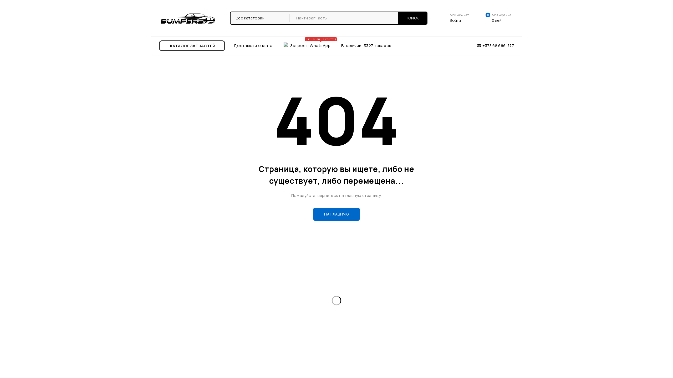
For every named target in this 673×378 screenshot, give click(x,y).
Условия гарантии (271, 295)
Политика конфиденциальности (284, 303)
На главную (336, 214)
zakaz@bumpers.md (363, 304)
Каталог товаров (180, 287)
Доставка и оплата (181, 295)
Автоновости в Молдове (277, 287)
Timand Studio (500, 334)
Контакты (172, 303)
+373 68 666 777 (365, 291)
